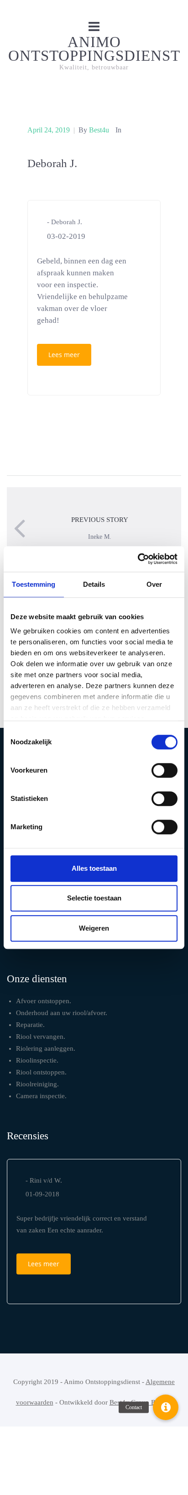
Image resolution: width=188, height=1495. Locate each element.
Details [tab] (94, 584)
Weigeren (94, 928)
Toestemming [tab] (33, 584)
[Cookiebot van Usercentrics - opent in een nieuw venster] (138, 559)
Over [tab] (154, 584)
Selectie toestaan (94, 898)
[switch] (164, 770)
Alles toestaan (94, 868)
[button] (165, 1407)
